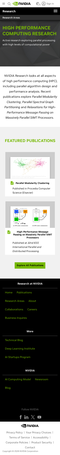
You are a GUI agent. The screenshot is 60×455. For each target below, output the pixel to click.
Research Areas (14, 301)
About (32, 301)
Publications (24, 292)
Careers (32, 309)
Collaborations (14, 309)
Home (8, 292)
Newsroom (41, 379)
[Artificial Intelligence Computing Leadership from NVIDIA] (21, 3)
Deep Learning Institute (20, 348)
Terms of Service (19, 437)
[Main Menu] (4, 4)
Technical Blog (14, 340)
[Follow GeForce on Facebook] (21, 417)
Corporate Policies (17, 442)
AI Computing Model (18, 379)
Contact (30, 447)
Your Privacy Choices (38, 432)
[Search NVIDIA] (9, 3)
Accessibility (40, 437)
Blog (8, 387)
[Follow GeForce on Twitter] (33, 417)
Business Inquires (16, 317)
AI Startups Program (17, 357)
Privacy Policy (14, 432)
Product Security (41, 442)
